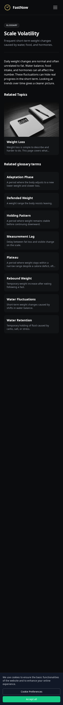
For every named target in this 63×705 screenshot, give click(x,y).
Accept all (31, 699)
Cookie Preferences (31, 691)
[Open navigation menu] (55, 7)
